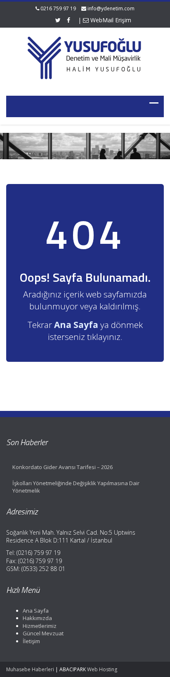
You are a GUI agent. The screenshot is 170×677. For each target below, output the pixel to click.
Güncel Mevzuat (43, 633)
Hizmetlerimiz (40, 626)
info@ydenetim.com (111, 8)
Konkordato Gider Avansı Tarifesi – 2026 (62, 467)
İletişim (31, 641)
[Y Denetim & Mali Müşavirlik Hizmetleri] (85, 56)
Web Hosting (102, 669)
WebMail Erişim (110, 20)
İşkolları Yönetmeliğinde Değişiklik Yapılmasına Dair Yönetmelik (75, 487)
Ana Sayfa (36, 610)
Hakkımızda (37, 618)
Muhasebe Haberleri (30, 669)
